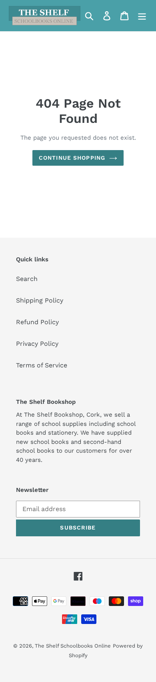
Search (27, 279)
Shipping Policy (39, 300)
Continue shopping (72, 157)
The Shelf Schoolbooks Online (73, 646)
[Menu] (142, 16)
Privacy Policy (37, 343)
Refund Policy (37, 322)
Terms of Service (41, 365)
